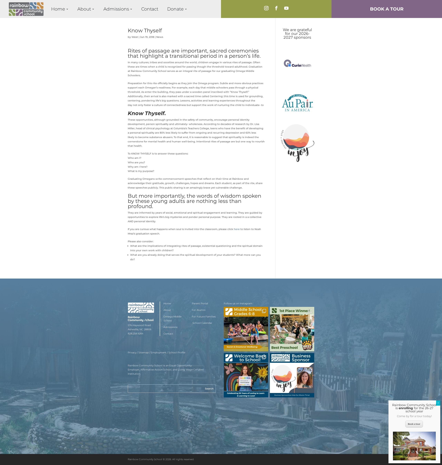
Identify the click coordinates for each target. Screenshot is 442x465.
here (237, 229)
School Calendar (202, 323)
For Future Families (204, 316)
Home (58, 9)
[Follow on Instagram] (266, 8)
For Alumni (198, 310)
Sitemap (143, 352)
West (135, 37)
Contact (149, 9)
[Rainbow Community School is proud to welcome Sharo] (292, 375)
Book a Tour (386, 9)
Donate (175, 9)
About (84, 9)
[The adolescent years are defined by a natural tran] (246, 329)
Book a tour (414, 424)
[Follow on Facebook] (276, 8)
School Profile (177, 352)
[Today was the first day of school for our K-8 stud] (246, 375)
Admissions (116, 9)
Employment (158, 352)
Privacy (132, 352)
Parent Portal (200, 303)
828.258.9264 (135, 333)
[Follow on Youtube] (286, 8)
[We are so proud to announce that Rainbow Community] (292, 329)
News (159, 37)
